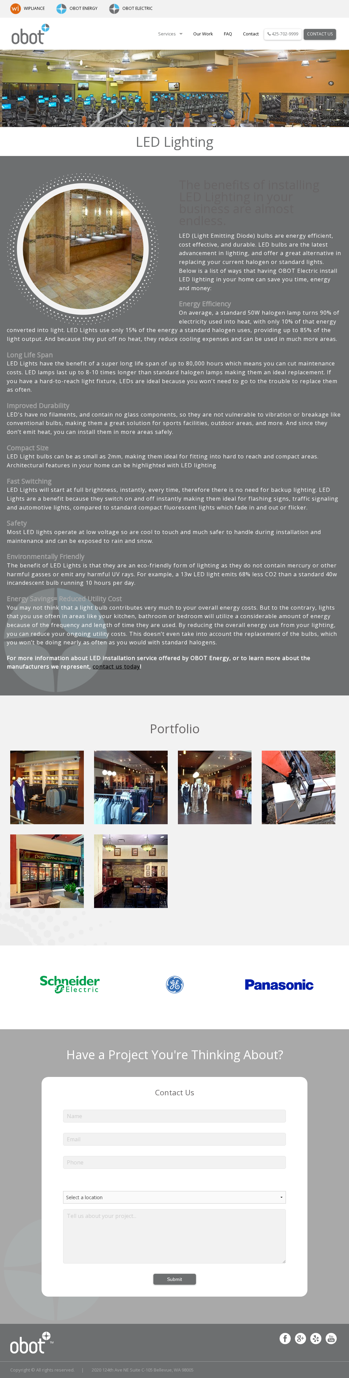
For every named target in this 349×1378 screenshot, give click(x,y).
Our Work (203, 34)
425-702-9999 (284, 34)
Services (167, 34)
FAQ (228, 34)
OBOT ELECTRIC (137, 8)
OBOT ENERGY (83, 8)
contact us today (116, 666)
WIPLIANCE (34, 8)
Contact (251, 34)
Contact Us (320, 34)
